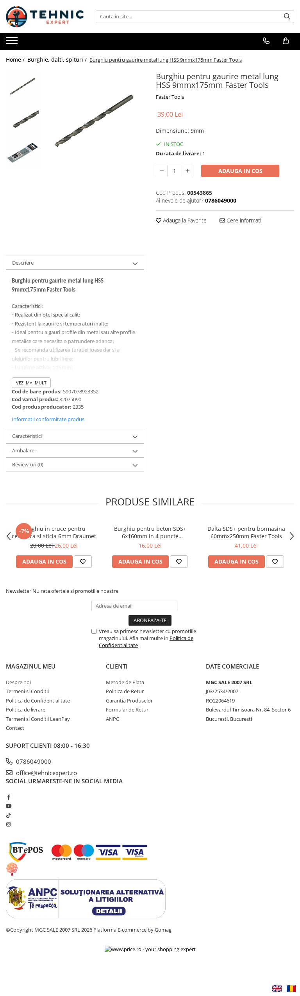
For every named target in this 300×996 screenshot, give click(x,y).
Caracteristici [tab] (27, 435)
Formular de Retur (127, 709)
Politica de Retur (125, 691)
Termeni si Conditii (27, 691)
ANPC (112, 718)
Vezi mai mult (31, 383)
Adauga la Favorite (184, 220)
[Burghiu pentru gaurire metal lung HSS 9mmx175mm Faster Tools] (93, 120)
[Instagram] (8, 824)
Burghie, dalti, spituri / (57, 59)
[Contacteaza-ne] (266, 41)
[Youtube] (8, 805)
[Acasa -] (45, 16)
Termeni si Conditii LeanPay (38, 718)
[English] (277, 988)
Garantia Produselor (129, 700)
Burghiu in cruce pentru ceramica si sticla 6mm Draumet (54, 532)
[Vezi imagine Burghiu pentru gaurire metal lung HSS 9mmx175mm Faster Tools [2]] (22, 152)
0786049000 (32, 761)
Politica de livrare (25, 709)
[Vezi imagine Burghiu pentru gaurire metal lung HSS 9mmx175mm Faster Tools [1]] (22, 119)
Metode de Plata (125, 682)
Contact (15, 727)
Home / (16, 59)
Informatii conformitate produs (48, 419)
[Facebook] (8, 796)
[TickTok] (8, 815)
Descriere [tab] (23, 262)
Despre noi (18, 682)
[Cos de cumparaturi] (285, 41)
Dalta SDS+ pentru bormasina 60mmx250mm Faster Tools (246, 532)
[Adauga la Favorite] (83, 561)
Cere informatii (243, 220)
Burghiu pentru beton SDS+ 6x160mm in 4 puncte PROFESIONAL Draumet (150, 532)
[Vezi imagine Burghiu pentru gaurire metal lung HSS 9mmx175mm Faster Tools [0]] (22, 86)
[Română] (291, 988)
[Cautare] (287, 16)
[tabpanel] (93, 120)
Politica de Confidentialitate (38, 700)
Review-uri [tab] (27, 464)
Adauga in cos (240, 170)
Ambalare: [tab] (24, 450)
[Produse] (13, 43)
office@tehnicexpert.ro (45, 773)
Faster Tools (170, 96)
